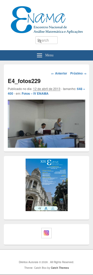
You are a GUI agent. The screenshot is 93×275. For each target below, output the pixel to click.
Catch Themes (60, 268)
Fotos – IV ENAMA (35, 93)
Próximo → (78, 73)
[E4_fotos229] (46, 123)
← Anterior (59, 73)
